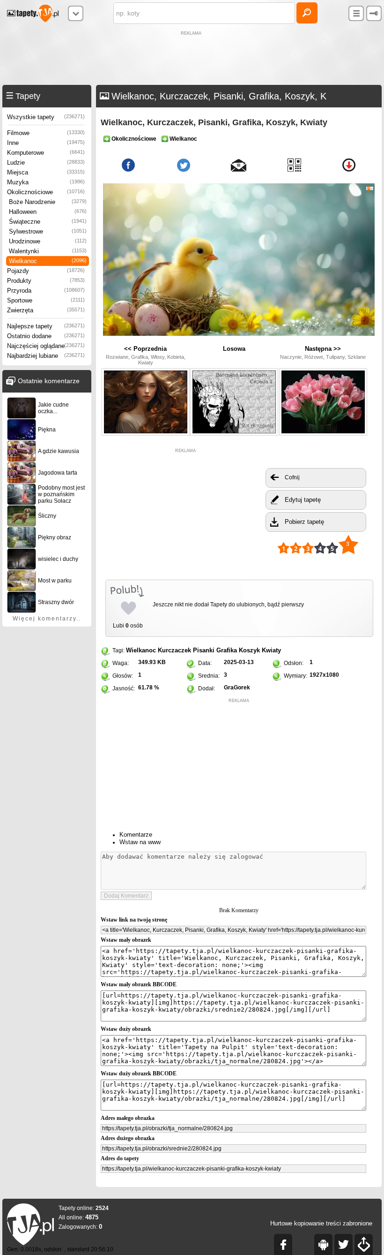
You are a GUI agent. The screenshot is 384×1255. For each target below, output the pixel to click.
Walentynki (48, 251)
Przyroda (46, 290)
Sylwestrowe (48, 231)
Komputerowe (46, 152)
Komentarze (135, 834)
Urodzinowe (48, 241)
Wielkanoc (48, 261)
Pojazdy (46, 270)
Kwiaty (271, 650)
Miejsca (46, 172)
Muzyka (46, 182)
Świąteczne (48, 221)
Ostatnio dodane (46, 336)
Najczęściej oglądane (46, 345)
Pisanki (203, 650)
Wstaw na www (140, 842)
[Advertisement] (192, 59)
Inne (46, 142)
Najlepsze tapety (46, 326)
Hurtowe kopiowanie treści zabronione (321, 1223)
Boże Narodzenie (48, 201)
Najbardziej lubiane (46, 355)
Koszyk (249, 650)
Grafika (226, 650)
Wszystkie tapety (46, 117)
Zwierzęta (46, 310)
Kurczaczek (174, 650)
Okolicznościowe (46, 192)
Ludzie (46, 162)
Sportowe (46, 300)
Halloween (48, 211)
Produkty (46, 280)
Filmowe (46, 132)
